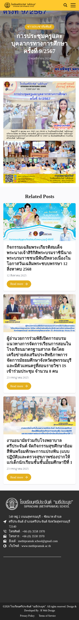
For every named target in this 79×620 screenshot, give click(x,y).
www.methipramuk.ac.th (36, 546)
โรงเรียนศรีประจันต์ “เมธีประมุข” (28, 606)
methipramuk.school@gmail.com (38, 541)
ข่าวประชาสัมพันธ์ (39, 26)
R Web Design (47, 610)
